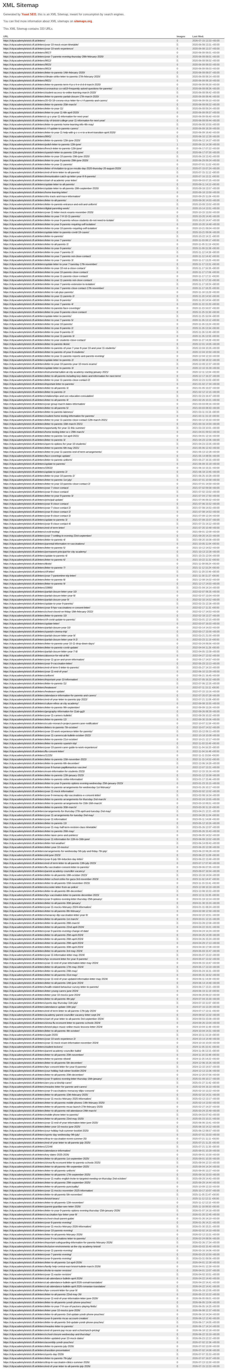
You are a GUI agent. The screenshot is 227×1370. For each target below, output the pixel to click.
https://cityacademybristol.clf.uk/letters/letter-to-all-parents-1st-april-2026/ (42, 1262)
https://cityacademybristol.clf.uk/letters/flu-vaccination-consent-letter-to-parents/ (46, 867)
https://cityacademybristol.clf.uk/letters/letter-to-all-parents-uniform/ (39, 1170)
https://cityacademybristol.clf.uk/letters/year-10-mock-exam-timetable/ (40, 44)
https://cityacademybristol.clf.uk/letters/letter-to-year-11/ (33, 108)
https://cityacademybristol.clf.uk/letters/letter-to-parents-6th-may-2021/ (41, 448)
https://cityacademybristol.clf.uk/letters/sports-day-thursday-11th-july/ (40, 1003)
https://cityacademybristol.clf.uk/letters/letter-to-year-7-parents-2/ (38, 252)
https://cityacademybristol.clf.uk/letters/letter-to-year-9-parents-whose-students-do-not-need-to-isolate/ (58, 220)
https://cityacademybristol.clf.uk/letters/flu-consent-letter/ (33, 751)
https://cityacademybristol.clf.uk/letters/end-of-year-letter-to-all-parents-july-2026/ (46, 1366)
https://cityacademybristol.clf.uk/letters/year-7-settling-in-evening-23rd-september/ (47, 535)
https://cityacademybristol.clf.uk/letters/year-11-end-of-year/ (35, 671)
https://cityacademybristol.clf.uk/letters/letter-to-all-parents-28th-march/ (41, 923)
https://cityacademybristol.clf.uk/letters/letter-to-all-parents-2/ (35, 244)
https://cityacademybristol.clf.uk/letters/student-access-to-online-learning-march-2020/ (49, 92)
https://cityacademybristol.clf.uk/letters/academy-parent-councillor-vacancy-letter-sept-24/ (51, 1015)
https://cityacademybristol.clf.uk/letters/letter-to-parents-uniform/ (37, 460)
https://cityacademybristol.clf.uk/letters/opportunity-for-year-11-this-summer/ (44, 428)
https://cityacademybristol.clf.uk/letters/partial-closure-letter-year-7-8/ (40, 651)
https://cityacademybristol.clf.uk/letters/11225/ (27, 755)
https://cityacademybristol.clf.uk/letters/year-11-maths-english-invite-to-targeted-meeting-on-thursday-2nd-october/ (64, 1178)
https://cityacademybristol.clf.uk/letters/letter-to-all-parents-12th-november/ (43, 1202)
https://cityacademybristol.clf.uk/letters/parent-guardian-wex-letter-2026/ (42, 1206)
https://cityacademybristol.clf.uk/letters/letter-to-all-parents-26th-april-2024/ (43, 939)
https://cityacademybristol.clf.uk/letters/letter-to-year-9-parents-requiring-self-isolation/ (49, 224)
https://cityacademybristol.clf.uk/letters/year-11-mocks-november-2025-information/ (48, 1190)
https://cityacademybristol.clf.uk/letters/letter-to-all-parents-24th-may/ (40, 971)
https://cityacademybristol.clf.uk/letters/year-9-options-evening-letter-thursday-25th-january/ (52, 899)
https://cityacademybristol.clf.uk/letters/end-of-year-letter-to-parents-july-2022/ (45, 699)
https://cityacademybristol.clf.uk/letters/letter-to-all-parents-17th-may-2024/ (43, 967)
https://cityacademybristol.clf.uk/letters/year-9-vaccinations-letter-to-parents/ (44, 1238)
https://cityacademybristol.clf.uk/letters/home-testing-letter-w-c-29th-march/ (43, 432)
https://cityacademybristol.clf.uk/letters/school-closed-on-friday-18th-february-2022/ (48, 611)
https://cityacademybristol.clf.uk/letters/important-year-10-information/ (40, 679)
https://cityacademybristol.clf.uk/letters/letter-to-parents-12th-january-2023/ (43, 775)
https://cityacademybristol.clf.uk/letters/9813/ (27, 68)
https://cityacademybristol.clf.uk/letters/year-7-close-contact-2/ (37, 507)
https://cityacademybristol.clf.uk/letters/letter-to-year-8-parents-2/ (38, 328)
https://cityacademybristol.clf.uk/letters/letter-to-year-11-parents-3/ (38, 336)
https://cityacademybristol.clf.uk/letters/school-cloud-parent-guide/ (38, 1218)
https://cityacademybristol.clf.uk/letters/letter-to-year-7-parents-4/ (38, 304)
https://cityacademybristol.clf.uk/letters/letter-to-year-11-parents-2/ (38, 296)
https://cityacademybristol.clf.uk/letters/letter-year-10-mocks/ (36, 847)
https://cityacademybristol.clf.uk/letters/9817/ (27, 52)
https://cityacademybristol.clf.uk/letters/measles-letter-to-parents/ (38, 1326)
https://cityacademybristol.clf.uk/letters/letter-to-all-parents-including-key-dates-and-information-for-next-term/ (62, 376)
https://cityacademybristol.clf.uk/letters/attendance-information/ (36, 1150)
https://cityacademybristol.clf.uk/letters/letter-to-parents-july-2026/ (38, 1346)
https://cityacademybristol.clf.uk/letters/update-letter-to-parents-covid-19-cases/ (46, 232)
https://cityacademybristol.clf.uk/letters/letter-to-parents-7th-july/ (37, 1358)
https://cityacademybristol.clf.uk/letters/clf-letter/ (29, 571)
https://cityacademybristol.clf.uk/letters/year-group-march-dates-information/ (44, 404)
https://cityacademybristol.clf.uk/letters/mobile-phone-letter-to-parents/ (40, 1114)
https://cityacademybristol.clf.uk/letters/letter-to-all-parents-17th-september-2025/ (46, 1174)
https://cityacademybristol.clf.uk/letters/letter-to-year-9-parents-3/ (38, 495)
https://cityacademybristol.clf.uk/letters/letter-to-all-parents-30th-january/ (42, 903)
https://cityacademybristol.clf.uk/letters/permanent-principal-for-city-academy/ (44, 551)
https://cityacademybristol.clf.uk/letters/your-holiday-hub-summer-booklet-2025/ (46, 1130)
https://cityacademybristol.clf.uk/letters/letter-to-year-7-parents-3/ (38, 260)
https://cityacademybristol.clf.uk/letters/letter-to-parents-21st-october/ (40, 739)
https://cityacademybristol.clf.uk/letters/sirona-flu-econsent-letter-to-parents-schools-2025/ (51, 1162)
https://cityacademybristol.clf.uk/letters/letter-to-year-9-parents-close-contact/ (45, 312)
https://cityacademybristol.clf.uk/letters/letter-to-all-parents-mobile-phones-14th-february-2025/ (54, 1102)
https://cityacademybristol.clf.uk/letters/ (24, 40)
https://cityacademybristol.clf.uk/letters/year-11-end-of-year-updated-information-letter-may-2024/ (55, 979)
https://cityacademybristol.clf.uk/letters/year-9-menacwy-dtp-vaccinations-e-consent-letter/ (52, 795)
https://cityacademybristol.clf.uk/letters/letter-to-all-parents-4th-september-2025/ (46, 1166)
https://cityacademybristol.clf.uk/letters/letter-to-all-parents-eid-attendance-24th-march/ (49, 1110)
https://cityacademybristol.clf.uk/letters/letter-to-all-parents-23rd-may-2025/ (43, 1118)
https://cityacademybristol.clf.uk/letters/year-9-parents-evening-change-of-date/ (46, 931)
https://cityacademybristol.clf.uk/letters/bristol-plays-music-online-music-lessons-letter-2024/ (52, 1027)
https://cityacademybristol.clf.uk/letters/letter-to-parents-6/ (34, 559)
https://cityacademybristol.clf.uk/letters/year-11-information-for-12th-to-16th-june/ (46, 839)
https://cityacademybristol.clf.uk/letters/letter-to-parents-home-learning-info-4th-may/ (48, 124)
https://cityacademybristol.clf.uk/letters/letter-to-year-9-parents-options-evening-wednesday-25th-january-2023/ (63, 783)
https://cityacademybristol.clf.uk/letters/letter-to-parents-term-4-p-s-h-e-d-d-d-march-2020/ (52, 84)
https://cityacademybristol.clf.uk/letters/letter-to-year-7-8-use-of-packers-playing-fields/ (50, 1306)
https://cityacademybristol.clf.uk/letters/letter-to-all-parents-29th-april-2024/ (43, 943)
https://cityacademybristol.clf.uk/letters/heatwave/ (29, 687)
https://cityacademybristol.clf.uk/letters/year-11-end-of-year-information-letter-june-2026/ (50, 1298)
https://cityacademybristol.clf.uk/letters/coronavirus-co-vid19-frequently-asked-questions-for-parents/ (57, 88)
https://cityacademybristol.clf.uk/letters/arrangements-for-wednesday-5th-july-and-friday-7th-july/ (55, 851)
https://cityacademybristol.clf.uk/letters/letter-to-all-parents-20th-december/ (43, 1074)
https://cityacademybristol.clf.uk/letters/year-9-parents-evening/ (37, 1258)
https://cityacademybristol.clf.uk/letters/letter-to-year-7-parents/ (37, 240)
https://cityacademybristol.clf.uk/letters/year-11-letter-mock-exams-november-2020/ (48, 212)
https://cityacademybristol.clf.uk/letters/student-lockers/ (33, 1046)
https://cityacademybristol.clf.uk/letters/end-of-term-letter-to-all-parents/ (41, 172)
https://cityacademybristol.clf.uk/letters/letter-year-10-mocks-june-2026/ (41, 1310)
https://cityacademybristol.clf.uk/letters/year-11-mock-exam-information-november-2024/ (50, 1042)
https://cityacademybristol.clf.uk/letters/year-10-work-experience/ (38, 48)
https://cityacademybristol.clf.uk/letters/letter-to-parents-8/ (34, 579)
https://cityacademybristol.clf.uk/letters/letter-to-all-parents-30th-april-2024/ (43, 947)
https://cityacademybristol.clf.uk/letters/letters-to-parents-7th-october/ (40, 727)
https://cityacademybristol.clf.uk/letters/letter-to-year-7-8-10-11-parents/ (41, 216)
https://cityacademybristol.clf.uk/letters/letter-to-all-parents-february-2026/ (42, 1234)
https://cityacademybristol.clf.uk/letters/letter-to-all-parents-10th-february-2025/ (45, 1094)
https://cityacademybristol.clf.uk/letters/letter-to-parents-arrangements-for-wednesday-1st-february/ (56, 787)
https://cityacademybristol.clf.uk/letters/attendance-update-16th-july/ (39, 1007)
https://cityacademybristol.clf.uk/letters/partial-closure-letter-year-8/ (39, 595)
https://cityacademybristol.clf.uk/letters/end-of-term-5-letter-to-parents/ (41, 667)
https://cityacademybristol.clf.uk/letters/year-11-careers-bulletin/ (37, 715)
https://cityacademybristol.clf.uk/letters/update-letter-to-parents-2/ (38, 360)
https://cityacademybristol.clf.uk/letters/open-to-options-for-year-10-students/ (44, 444)
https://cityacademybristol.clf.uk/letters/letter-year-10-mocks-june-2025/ (41, 1126)
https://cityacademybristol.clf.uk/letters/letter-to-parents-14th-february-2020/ (44, 72)
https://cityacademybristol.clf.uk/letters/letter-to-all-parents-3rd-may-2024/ (42, 951)
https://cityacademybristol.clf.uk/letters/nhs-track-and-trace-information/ (41, 196)
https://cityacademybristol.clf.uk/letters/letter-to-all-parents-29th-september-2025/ (46, 1182)
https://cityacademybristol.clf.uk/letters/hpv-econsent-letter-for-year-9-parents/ (45, 959)
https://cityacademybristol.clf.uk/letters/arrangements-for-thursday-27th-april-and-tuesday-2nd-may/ (57, 811)
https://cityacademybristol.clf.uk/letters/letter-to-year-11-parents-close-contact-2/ (46, 380)
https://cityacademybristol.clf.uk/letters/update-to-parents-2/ (35, 471)
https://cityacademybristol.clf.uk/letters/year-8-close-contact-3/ (37, 515)
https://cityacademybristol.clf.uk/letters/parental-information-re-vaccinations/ (44, 543)
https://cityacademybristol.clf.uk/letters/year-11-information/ (35, 819)
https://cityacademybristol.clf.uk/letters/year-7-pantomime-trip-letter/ (39, 575)
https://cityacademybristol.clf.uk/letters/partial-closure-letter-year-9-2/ (40, 639)
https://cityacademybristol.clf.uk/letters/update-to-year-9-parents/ (38, 603)
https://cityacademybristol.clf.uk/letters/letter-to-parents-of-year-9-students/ (43, 352)
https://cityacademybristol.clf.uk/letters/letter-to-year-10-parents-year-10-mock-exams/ (50, 364)
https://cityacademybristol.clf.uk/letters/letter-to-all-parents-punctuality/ (41, 1186)
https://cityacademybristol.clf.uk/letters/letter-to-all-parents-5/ (35, 408)
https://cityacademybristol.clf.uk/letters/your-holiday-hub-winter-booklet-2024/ (44, 1070)
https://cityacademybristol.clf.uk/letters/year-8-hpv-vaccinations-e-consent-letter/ (46, 607)
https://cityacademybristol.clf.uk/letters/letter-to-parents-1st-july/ (37, 479)
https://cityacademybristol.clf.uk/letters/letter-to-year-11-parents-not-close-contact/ (47, 280)
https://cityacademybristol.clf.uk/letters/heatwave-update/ (34, 691)
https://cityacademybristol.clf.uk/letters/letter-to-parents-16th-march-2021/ (43, 424)
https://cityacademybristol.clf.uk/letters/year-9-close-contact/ (35, 491)
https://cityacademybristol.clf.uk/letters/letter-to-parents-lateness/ (38, 412)
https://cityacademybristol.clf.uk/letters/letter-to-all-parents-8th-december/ (42, 891)
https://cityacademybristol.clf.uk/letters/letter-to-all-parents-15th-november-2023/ (46, 883)
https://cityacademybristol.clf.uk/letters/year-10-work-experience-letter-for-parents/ (47, 731)
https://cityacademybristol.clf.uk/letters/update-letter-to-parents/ (37, 316)
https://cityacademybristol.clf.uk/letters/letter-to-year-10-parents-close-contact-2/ (46, 483)
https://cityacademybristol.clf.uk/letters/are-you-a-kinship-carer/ (37, 1082)
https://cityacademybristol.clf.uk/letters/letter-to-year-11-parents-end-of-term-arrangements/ (52, 452)
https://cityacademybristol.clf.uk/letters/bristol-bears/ (31, 1198)
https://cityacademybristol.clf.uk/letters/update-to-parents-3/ (35, 519)
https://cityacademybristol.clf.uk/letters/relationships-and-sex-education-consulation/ (48, 396)
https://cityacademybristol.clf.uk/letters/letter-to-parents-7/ (34, 567)
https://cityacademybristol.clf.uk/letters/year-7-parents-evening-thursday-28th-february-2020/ (53, 56)
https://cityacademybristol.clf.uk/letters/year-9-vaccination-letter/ (37, 663)
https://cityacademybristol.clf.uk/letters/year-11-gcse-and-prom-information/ (43, 659)
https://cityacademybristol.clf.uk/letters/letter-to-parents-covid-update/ (40, 647)
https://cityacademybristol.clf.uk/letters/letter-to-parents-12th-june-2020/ (41, 140)
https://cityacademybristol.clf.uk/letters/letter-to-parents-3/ (34, 440)
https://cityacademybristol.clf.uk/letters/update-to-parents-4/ (35, 555)
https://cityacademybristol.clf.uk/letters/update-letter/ (31, 623)
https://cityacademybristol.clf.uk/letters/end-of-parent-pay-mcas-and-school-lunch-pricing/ (51, 1330)
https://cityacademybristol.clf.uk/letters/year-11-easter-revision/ (37, 1274)
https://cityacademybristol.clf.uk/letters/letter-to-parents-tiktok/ (36, 344)
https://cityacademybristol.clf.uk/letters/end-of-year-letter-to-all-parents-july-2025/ (46, 1142)
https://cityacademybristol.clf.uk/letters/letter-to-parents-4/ (34, 539)
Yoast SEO (29, 14)
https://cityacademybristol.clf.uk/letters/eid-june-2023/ (32, 855)
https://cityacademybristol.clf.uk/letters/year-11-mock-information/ (38, 791)
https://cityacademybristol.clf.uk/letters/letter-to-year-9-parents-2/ (38, 332)
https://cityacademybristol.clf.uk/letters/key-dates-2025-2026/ (36, 1154)
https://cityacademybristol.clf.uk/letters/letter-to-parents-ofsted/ (37, 1058)
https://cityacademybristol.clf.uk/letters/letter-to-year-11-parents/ (37, 164)
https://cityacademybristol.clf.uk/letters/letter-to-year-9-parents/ (37, 248)
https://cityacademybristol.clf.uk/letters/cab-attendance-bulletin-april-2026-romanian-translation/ (54, 1286)
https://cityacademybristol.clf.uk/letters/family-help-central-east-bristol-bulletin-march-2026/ (52, 1266)
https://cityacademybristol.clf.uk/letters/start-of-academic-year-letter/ (40, 180)
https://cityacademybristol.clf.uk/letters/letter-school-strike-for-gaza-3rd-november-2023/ (50, 879)
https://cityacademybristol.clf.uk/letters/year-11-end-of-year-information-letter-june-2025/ (50, 1122)
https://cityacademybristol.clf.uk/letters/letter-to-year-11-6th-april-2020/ (41, 112)
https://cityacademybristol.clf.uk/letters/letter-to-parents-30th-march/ (39, 807)
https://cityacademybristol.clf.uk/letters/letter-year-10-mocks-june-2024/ (41, 995)
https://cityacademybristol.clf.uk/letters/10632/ (28, 468)
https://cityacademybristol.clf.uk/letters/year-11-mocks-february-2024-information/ (47, 907)
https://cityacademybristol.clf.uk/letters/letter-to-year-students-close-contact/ (44, 340)
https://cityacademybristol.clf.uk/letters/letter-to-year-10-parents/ (37, 324)
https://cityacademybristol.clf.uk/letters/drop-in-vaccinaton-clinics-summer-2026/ (46, 1362)
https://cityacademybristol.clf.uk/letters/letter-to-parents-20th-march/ (39, 104)
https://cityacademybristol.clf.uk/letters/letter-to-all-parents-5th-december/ (42, 1062)
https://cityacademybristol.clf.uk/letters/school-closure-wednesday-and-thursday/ (46, 1334)
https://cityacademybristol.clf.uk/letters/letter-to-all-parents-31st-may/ (40, 975)
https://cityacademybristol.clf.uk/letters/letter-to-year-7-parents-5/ (38, 320)
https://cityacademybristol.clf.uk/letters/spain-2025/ (30, 1034)
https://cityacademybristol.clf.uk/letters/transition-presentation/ (36, 1350)
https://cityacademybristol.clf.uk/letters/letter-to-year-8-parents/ (37, 300)
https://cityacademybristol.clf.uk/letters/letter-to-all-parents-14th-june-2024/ (43, 983)
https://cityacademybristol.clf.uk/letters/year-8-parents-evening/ (37, 1222)
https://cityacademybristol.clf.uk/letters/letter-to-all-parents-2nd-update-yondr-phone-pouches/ (53, 1314)
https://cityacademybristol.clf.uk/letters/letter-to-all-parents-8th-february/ (41, 911)
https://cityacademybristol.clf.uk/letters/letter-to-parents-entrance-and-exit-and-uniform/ (50, 204)
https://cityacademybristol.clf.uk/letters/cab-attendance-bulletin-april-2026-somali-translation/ (52, 1282)
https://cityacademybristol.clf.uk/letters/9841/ (27, 136)
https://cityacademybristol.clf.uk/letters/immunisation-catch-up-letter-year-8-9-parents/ (49, 176)
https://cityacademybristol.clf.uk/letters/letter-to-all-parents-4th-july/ (39, 999)
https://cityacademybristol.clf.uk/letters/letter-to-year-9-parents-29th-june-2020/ (45, 160)
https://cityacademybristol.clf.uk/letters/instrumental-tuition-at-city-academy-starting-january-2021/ (55, 372)
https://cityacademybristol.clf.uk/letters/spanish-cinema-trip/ (35, 631)
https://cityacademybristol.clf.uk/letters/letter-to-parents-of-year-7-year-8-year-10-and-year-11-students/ (59, 348)
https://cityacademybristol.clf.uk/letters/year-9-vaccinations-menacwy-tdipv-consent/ (48, 1090)
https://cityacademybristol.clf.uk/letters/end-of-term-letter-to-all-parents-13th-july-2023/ (49, 863)
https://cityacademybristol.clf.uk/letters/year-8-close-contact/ (35, 503)
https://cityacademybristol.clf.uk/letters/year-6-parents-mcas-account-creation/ (45, 1318)
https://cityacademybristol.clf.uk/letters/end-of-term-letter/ (34, 527)
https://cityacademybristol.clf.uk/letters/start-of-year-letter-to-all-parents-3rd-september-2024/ (53, 1019)
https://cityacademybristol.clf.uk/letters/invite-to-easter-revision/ (37, 1270)
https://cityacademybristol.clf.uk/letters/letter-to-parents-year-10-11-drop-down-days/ (48, 643)
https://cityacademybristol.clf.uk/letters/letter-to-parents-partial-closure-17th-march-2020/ (51, 96)
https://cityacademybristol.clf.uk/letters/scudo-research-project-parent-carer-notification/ (50, 723)
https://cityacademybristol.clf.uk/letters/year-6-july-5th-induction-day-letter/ (43, 859)
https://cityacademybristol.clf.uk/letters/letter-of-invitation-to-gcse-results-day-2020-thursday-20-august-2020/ (62, 168)
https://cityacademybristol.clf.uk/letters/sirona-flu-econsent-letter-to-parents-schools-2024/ (51, 1023)
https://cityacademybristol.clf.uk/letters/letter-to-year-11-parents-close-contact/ (45, 276)
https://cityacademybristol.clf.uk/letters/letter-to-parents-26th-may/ (38, 831)
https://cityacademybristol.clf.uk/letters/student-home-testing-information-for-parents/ (48, 416)
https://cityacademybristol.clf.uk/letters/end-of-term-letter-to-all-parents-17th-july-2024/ (49, 1011)
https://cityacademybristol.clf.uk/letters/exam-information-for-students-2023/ (44, 771)
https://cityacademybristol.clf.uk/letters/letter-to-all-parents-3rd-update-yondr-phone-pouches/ (53, 1322)
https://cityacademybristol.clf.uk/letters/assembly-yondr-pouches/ (38, 1342)
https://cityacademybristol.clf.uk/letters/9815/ (27, 64)
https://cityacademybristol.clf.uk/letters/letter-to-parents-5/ (34, 547)
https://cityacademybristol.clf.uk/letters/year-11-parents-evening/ (37, 1250)
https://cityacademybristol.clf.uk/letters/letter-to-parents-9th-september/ (41, 707)
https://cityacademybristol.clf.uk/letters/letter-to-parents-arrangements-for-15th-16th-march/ (52, 803)
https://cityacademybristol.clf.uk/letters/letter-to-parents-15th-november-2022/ (45, 759)
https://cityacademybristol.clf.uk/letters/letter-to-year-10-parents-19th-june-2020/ (46, 156)
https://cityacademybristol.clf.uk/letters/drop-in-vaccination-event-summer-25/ (45, 1138)
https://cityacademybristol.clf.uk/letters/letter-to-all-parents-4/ (35, 400)
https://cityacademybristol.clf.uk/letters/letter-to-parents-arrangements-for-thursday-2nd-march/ (54, 799)
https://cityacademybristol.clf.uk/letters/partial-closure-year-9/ (36, 599)
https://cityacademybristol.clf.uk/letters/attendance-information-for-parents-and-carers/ (49, 695)
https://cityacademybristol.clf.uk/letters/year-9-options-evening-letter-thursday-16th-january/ (52, 1078)
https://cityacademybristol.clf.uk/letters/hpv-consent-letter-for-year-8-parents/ (44, 1066)
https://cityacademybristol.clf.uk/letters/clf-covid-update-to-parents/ (39, 619)
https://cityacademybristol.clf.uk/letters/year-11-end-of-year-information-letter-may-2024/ (50, 963)
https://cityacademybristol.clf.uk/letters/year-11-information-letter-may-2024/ (44, 955)
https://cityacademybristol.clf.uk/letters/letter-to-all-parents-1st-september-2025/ (46, 1158)
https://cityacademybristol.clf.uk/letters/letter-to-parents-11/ (35, 683)
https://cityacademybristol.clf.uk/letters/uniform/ (28, 675)
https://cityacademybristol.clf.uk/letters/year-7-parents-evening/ (37, 1254)
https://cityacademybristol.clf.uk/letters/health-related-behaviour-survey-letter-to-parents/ (51, 987)
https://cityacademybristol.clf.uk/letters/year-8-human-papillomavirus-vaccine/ (45, 767)
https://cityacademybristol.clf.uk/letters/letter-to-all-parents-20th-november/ (43, 1054)
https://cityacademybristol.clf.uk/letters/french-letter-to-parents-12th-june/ (42, 148)
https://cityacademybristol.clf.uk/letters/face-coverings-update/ (36, 456)
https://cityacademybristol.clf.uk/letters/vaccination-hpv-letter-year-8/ (40, 1214)
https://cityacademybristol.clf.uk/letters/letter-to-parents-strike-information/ (43, 779)
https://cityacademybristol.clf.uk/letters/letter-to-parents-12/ (35, 719)
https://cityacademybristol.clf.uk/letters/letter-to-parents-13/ (35, 823)
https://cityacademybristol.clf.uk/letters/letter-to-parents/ (33, 236)
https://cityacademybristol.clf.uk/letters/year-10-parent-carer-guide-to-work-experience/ (50, 747)
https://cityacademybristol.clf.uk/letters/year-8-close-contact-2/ (37, 511)
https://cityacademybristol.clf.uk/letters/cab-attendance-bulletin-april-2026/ (42, 1278)
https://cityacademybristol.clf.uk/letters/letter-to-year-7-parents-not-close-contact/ (47, 256)
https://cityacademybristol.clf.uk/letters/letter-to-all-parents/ (34, 200)
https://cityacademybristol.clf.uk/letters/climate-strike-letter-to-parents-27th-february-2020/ (51, 76)
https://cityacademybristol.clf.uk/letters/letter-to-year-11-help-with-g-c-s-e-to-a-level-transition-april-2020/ (59, 132)
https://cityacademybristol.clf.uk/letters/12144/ (28, 1146)
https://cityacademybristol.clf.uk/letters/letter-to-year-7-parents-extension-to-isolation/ (49, 284)
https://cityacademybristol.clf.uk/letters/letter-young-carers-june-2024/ (40, 991)
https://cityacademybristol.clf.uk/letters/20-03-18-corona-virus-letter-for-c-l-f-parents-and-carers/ (55, 100)
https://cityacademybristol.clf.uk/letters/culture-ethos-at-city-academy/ (40, 703)
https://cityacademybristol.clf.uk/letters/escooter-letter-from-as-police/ (40, 887)
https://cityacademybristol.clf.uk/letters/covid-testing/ (31, 531)
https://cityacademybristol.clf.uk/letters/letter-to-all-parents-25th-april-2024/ (43, 935)
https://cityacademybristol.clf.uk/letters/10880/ (28, 587)
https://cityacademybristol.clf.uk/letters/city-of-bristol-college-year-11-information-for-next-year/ (54, 120)
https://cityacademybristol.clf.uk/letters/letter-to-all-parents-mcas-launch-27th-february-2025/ (53, 1106)
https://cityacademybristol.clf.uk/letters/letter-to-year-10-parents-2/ (39, 475)
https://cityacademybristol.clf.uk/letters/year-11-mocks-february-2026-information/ (47, 1226)
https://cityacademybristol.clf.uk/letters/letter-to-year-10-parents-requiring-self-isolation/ (50, 228)
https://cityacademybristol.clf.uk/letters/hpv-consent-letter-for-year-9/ (40, 1290)
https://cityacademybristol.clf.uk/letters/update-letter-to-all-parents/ (38, 184)
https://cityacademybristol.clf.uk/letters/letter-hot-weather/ (34, 843)
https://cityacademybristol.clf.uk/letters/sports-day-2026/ (33, 1354)
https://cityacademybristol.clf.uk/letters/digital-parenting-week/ (36, 208)
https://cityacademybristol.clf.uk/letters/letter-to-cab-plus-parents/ (38, 292)
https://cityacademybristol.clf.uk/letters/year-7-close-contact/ (35, 487)
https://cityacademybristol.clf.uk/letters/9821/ (27, 80)
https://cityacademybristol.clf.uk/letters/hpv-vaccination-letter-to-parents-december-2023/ (51, 895)
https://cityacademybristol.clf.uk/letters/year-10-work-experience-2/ (39, 1038)
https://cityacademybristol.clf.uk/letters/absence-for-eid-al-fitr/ (36, 655)
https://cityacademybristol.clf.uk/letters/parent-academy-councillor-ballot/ (42, 1050)
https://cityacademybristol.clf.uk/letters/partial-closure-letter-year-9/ (39, 635)
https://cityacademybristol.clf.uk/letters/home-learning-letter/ (35, 192)
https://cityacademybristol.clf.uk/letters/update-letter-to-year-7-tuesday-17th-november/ (50, 264)
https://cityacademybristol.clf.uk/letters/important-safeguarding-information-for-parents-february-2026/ (57, 1242)
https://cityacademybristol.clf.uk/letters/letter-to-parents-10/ (35, 615)
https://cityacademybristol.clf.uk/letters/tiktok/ (27, 563)
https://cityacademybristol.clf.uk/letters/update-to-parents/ (34, 464)
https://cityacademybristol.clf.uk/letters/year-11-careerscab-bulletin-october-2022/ (47, 735)
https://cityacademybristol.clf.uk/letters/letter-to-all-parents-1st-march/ (40, 919)
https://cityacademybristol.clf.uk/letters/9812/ (27, 60)
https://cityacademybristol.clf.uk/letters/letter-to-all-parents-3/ (35, 388)
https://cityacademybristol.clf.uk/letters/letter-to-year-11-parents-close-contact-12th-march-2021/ (55, 420)
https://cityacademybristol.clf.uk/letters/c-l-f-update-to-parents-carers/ (40, 128)
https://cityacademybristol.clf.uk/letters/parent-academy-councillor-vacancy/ (44, 871)
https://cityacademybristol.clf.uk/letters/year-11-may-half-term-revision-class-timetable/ (49, 827)
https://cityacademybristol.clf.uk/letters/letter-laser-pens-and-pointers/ (40, 835)
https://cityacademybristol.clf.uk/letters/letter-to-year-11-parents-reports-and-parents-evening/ (53, 356)
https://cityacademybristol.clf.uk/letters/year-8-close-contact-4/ (37, 523)
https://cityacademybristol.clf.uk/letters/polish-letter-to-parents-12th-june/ (42, 144)
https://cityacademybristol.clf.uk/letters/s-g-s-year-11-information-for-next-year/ (45, 116)
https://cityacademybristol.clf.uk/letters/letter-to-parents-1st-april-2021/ (41, 436)
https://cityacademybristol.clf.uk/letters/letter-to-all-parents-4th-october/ (41, 1030)
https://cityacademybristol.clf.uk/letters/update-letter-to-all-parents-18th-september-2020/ (51, 188)
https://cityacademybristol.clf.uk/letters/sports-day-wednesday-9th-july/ (41, 1134)
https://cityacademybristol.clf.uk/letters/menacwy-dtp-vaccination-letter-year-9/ (45, 915)
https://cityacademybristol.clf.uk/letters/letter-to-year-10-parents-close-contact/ (45, 272)
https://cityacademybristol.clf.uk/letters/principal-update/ (33, 499)
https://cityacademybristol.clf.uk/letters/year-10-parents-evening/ (38, 1230)
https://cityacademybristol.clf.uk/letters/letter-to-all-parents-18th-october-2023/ (45, 875)
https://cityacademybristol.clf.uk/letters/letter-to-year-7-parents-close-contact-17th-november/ (53, 288)
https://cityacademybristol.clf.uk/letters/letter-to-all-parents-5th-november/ (42, 1194)
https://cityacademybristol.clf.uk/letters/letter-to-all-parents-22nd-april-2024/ (43, 927)
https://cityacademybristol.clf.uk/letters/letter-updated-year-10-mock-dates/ (43, 1338)
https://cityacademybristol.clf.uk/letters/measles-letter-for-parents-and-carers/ (45, 1086)
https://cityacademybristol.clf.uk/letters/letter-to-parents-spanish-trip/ (40, 743)
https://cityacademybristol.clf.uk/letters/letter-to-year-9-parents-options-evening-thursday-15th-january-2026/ (61, 1210)
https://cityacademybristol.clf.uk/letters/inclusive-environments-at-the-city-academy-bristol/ (52, 1246)
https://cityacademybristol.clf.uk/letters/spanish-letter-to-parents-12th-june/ (43, 152)
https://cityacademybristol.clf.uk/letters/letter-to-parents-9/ (34, 583)
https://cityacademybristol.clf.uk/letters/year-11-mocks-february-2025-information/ (47, 1098)
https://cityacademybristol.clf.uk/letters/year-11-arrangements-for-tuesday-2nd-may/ (48, 815)
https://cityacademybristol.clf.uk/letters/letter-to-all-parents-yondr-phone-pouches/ (47, 1302)
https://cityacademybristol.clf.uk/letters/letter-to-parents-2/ (34, 392)
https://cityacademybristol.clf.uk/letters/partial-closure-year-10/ (36, 627)
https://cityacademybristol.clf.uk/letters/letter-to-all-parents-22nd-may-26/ (42, 1294)
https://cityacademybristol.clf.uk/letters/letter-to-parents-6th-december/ (41, 763)
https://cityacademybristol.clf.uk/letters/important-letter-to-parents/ (38, 384)
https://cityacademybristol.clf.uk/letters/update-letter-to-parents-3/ (38, 368)
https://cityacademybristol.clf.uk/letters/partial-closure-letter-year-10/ (40, 591)
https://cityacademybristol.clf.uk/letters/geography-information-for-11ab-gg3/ (44, 711)
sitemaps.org (83, 21)
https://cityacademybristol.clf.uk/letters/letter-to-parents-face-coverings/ (41, 308)
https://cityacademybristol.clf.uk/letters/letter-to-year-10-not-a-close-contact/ (44, 268)
